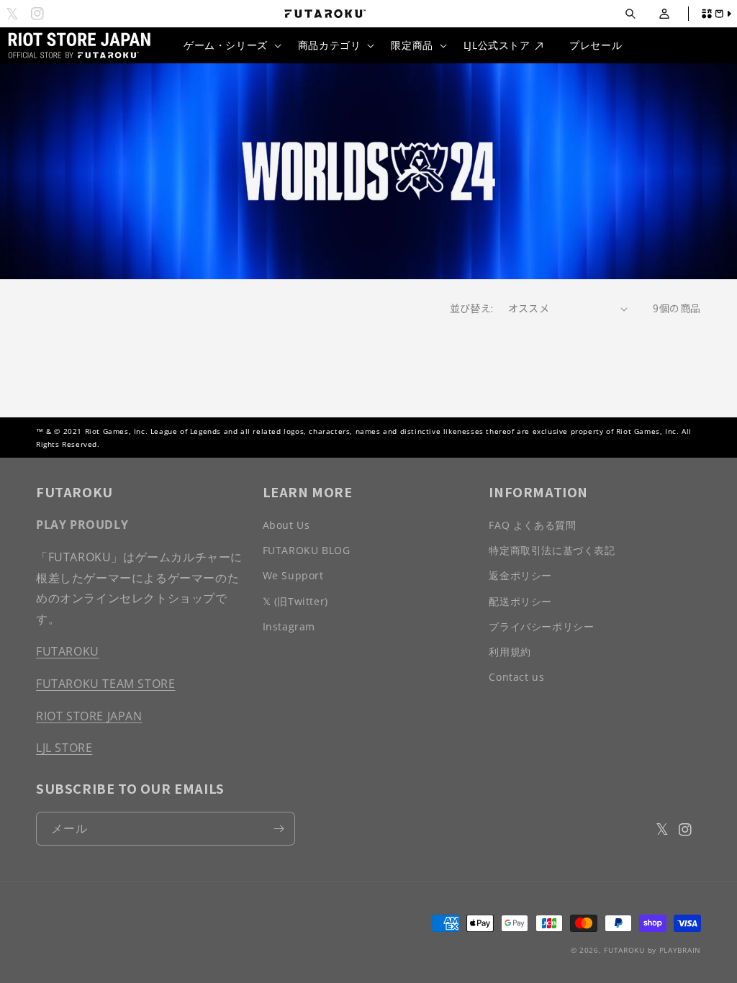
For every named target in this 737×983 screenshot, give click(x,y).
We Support (293, 575)
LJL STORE (64, 748)
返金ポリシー (520, 575)
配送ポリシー (520, 601)
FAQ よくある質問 (532, 525)
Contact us (516, 677)
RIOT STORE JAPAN (89, 716)
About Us (286, 525)
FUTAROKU (67, 651)
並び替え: (472, 308)
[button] (630, 14)
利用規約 (509, 651)
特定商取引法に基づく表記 (552, 550)
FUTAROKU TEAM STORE (105, 684)
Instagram (289, 626)
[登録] (278, 829)
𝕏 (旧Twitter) (295, 601)
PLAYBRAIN (680, 950)
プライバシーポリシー (541, 626)
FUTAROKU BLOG (307, 550)
